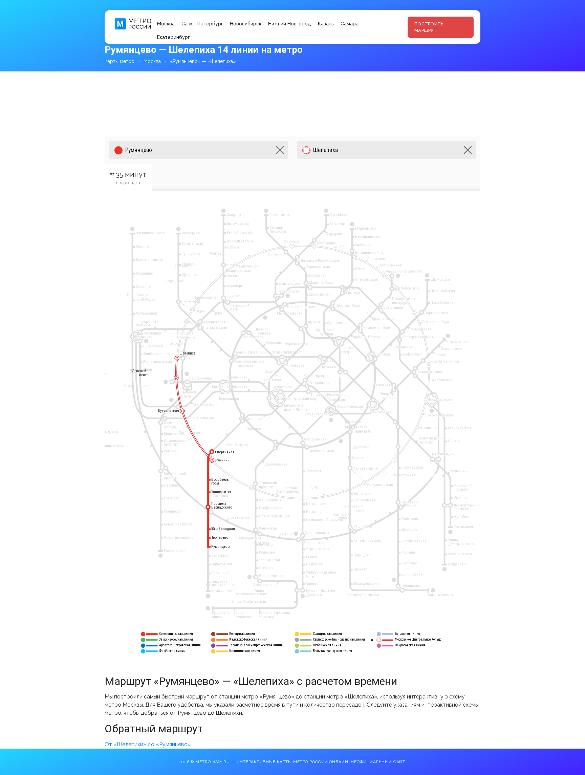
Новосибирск (245, 23)
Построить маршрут (428, 27)
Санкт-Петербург (202, 23)
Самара (350, 23)
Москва (166, 23)
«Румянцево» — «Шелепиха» (203, 61)
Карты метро (119, 61)
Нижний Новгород (289, 23)
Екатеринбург (173, 37)
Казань (326, 23)
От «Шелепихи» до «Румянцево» (148, 744)
